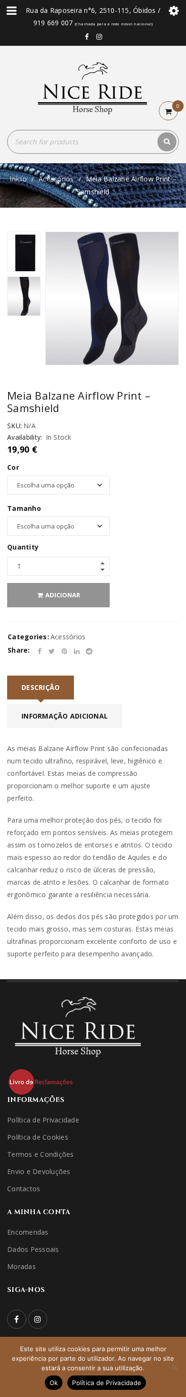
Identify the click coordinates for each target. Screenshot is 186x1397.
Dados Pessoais (33, 1249)
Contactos (23, 1188)
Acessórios (56, 178)
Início (18, 178)
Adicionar (62, 595)
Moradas (21, 1266)
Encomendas (28, 1232)
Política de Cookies (37, 1137)
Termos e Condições (40, 1154)
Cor (13, 467)
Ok (54, 1382)
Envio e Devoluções (39, 1171)
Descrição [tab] (40, 687)
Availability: (24, 437)
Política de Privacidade (43, 1119)
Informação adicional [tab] (64, 715)
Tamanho (24, 508)
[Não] (174, 1367)
